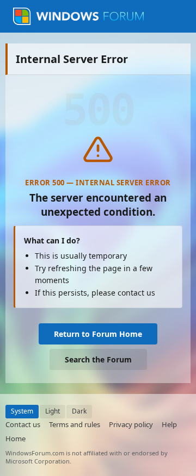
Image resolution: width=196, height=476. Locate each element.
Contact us (22, 424)
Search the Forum (98, 359)
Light (52, 411)
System (22, 411)
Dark (79, 411)
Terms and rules (74, 424)
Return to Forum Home (98, 334)
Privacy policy (131, 424)
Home (15, 438)
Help (169, 424)
